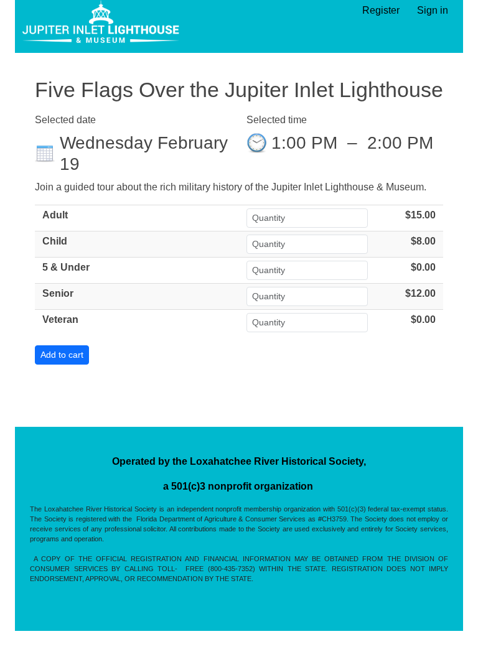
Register (381, 10)
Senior (57, 293)
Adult (55, 215)
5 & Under (66, 267)
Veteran (60, 319)
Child (54, 241)
